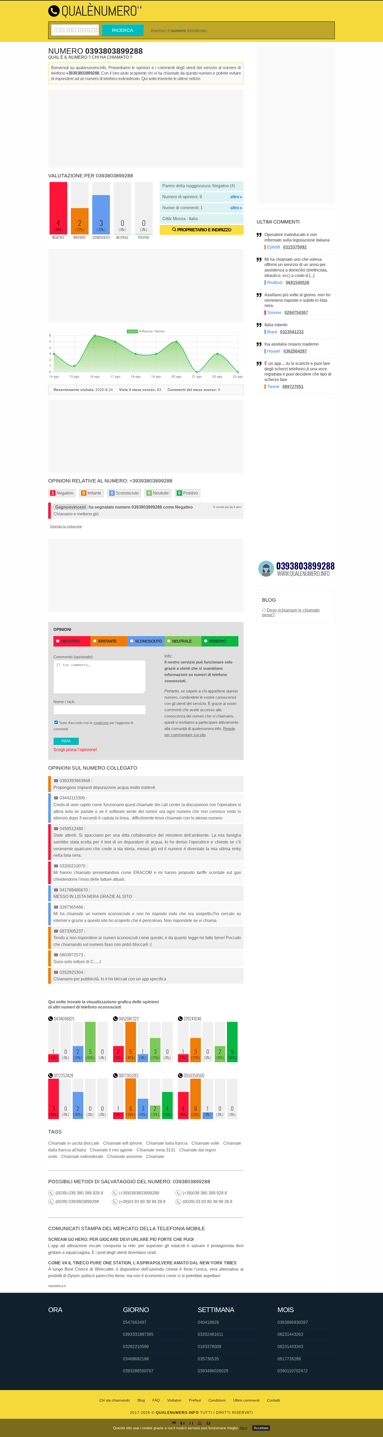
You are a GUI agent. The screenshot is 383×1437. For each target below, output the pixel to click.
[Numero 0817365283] (143, 1117)
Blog (141, 1400)
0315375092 (295, 247)
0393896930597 (292, 1322)
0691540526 (297, 282)
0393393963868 (75, 780)
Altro (243, 1428)
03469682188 (136, 1359)
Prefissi (195, 1400)
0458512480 (71, 828)
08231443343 (290, 1346)
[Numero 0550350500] (208, 1117)
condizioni (101, 723)
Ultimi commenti (246, 1400)
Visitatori (174, 1400)
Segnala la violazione (66, 526)
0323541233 (292, 332)
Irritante (107, 641)
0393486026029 (213, 1371)
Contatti (273, 1400)
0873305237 (71, 931)
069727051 (293, 386)
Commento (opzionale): (73, 657)
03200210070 (72, 866)
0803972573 (71, 955)
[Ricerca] (75, 26)
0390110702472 (292, 1371)
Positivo (217, 641)
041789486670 (74, 890)
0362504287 (295, 351)
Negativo (70, 641)
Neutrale (181, 641)
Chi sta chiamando (114, 1400)
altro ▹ (236, 197)
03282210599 (136, 1346)
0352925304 (71, 972)
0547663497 (134, 1322)
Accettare (261, 1428)
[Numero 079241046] (208, 1061)
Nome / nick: (64, 701)
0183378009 (209, 1346)
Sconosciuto (148, 641)
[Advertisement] (146, 128)
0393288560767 (138, 1371)
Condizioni (217, 1400)
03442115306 (72, 798)
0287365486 (71, 907)
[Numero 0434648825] (78, 1061)
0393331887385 (138, 1334)
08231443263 (290, 1334)
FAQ (156, 1400)
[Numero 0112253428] (78, 1117)
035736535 (208, 1359)
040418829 (208, 1322)
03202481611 (210, 1334)
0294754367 (296, 312)
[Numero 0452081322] (143, 1061)
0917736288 (289, 1359)
